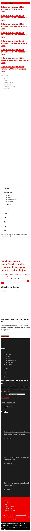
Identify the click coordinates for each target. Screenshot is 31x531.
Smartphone (8, 192)
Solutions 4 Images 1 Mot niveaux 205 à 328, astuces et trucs (14, 9)
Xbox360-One (8, 205)
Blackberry (10, 201)
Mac (5, 230)
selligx (2, 275)
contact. (15, 519)
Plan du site (7, 84)
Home (2, 235)
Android (10, 195)
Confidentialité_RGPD (10, 86)
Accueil (6, 78)
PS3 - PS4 (9, 275)
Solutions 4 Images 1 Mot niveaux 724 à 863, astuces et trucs (14, 26)
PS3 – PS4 (7, 209)
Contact (6, 80)
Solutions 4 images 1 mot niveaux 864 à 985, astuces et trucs (14, 17)
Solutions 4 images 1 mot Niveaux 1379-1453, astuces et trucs (14, 69)
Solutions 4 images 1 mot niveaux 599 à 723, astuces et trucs (14, 35)
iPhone (9, 197)
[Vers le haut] (1, 521)
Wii (5, 217)
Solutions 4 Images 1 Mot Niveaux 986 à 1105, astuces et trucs (15, 60)
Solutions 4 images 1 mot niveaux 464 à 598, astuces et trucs (14, 52)
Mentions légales (9, 82)
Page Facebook (8, 403)
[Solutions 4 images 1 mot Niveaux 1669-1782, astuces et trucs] (14, 427)
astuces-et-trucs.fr (21, 515)
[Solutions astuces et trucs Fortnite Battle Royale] (14, 479)
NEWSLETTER (8, 88)
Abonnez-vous (5, 336)
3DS (5, 222)
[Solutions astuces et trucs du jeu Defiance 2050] (14, 453)
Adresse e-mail (5, 333)
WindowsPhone (12, 199)
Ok (13, 529)
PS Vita (6, 213)
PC (5, 226)
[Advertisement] (15, 134)
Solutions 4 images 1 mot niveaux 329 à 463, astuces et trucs (14, 43)
